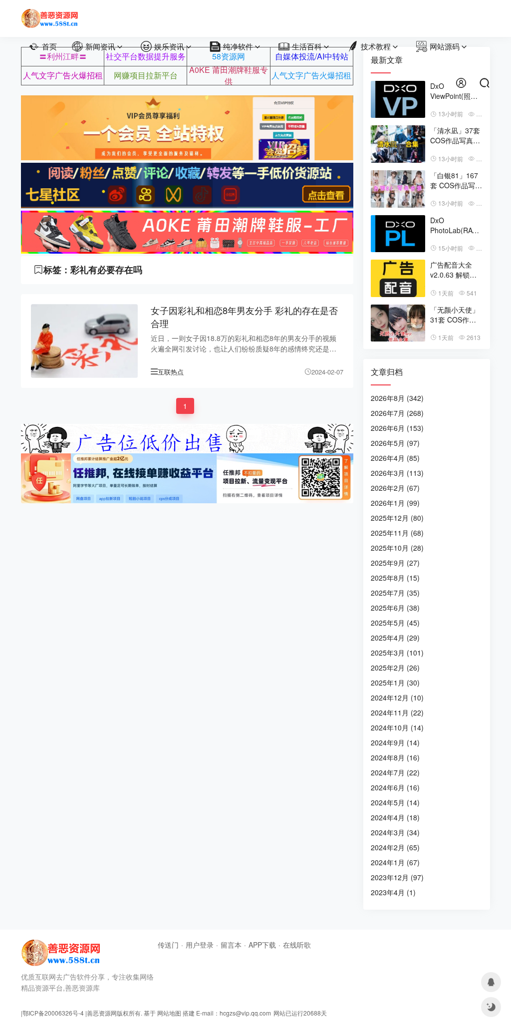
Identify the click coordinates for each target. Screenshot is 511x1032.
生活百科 (307, 46)
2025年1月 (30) (395, 683)
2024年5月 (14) (395, 802)
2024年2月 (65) (395, 847)
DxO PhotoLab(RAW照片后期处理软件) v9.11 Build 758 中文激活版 (454, 225)
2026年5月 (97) (395, 443)
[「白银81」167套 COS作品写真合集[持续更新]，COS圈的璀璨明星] (398, 189)
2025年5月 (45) (395, 623)
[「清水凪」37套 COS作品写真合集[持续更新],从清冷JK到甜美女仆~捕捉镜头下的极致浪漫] (398, 144)
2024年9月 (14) (395, 742)
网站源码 (445, 46)
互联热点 (171, 371)
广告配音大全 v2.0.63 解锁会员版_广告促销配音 (453, 270)
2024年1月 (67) (395, 862)
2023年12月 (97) (397, 877)
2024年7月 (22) (395, 772)
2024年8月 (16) (395, 757)
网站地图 (169, 1013)
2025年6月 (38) (395, 608)
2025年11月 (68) (397, 533)
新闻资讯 (100, 46)
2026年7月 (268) (397, 413)
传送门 (168, 945)
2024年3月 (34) (395, 832)
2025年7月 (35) (395, 593)
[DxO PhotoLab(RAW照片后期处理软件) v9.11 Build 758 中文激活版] (398, 234)
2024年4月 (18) (395, 817)
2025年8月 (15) (395, 578)
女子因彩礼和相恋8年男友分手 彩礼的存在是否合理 (244, 317)
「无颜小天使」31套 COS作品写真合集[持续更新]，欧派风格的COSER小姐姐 (455, 315)
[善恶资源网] (49, 14)
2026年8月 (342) (397, 398)
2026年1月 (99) (395, 503)
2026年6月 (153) (397, 428)
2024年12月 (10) (397, 697)
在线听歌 (297, 945)
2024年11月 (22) (397, 712)
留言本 (231, 945)
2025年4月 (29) (395, 638)
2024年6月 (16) (395, 787)
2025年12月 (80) (397, 518)
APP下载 (262, 945)
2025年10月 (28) (397, 548)
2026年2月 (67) (395, 488)
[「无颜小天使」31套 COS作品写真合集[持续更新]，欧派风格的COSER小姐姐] (398, 323)
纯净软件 (238, 46)
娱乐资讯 (169, 46)
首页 (49, 46)
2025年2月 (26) (395, 668)
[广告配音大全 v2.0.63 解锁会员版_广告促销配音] (398, 278)
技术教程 (376, 46)
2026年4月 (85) (395, 458)
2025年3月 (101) (397, 653)
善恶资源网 (102, 1013)
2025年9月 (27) (395, 563)
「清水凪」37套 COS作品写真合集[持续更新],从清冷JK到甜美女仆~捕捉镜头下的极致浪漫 (455, 135)
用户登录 (200, 945)
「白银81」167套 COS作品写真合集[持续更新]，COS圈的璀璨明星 (456, 180)
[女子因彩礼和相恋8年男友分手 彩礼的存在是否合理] (84, 341)
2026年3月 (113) (397, 473)
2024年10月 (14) (397, 727)
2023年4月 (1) (393, 892)
